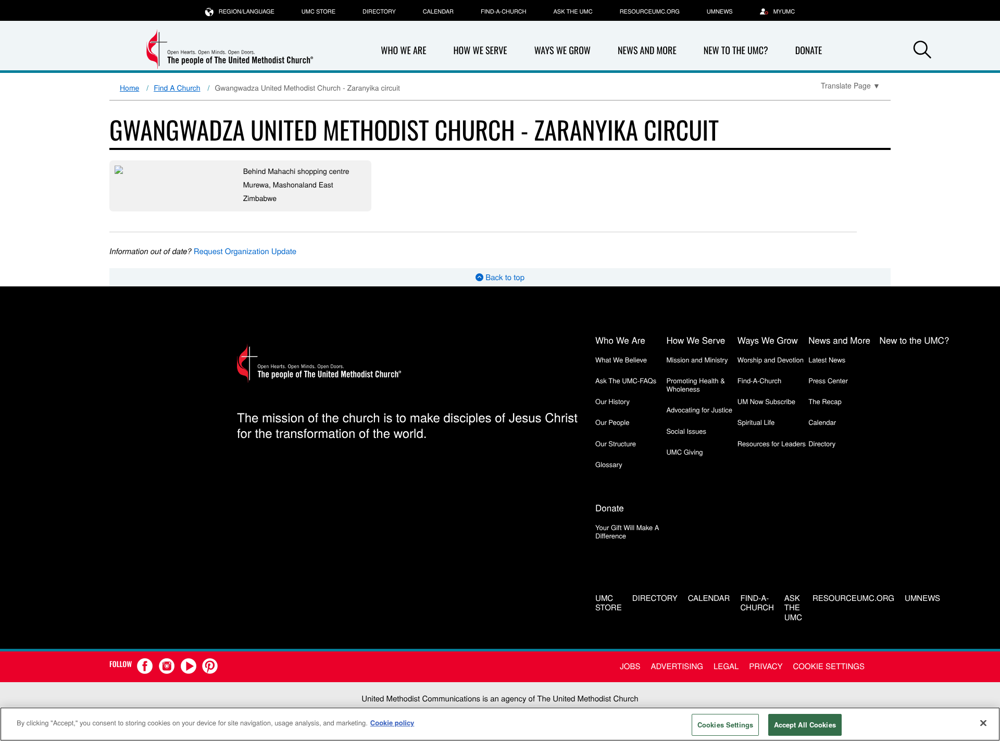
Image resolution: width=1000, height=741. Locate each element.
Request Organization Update (245, 251)
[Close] (983, 722)
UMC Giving (684, 452)
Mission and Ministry (697, 360)
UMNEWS (720, 11)
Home (129, 87)
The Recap (824, 401)
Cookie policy (392, 722)
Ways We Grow (562, 50)
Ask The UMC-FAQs (625, 380)
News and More (647, 50)
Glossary (608, 464)
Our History (612, 401)
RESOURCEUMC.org (650, 11)
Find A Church (177, 87)
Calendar (438, 11)
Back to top (503, 277)
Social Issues (686, 431)
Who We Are (403, 50)
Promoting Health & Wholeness (695, 384)
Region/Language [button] (246, 11)
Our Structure (615, 443)
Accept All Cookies (805, 725)
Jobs (630, 666)
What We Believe (621, 360)
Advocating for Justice (699, 410)
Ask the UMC (572, 11)
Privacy (765, 666)
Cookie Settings (829, 666)
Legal (726, 666)
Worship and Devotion (771, 360)
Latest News (826, 360)
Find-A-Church (503, 11)
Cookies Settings (725, 725)
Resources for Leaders (772, 443)
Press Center (828, 380)
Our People (612, 422)
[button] (922, 51)
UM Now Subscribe (766, 401)
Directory (379, 11)
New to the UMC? (736, 50)
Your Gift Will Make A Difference (627, 531)
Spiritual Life (756, 422)
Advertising (677, 666)
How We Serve (480, 50)
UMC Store (318, 11)
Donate (808, 50)
